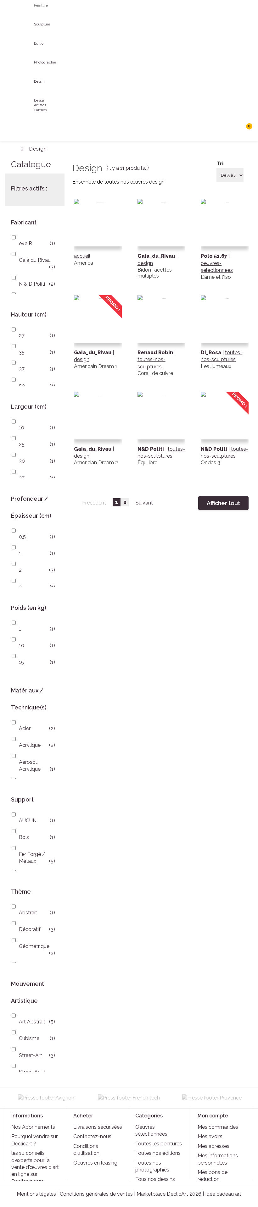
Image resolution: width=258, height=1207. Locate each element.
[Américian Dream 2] (98, 434)
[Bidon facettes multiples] (161, 241)
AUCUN (27, 821)
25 (22, 444)
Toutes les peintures (158, 1144)
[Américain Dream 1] (98, 338)
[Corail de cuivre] (161, 338)
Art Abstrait (32, 1022)
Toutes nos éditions (158, 1153)
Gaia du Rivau (35, 260)
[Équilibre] (161, 434)
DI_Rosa (211, 352)
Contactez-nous (92, 1136)
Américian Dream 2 (96, 463)
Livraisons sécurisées (97, 1127)
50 (22, 386)
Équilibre (147, 463)
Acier (25, 728)
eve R (25, 243)
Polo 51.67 (214, 256)
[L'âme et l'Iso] (225, 241)
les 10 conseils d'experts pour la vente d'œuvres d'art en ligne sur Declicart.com (35, 1167)
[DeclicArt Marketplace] (11, 13)
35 (22, 352)
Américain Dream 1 (95, 366)
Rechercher (233, 128)
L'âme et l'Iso (216, 277)
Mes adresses (213, 1146)
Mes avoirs (210, 1136)
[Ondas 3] (225, 434)
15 (21, 662)
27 (22, 336)
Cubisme (29, 1038)
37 (22, 369)
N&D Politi (151, 449)
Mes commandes (218, 1127)
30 (22, 461)
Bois (24, 837)
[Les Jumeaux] (225, 338)
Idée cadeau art (223, 1194)
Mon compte (213, 1116)
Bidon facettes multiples (154, 273)
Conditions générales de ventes (96, 1194)
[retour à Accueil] (14, 148)
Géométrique (34, 946)
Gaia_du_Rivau (93, 352)
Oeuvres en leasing (95, 1163)
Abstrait (28, 913)
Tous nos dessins (155, 1179)
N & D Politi (32, 284)
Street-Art (30, 1055)
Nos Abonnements (33, 1127)
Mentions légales (36, 1194)
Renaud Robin (155, 352)
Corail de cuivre (155, 373)
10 (21, 428)
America (83, 263)
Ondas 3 (210, 463)
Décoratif (30, 929)
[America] (98, 241)
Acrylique (30, 745)
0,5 (22, 537)
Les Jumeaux (216, 366)
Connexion (219, 149)
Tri (220, 164)
